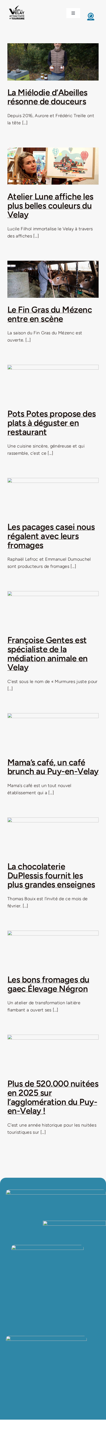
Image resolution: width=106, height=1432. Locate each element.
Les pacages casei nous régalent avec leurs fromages (51, 536)
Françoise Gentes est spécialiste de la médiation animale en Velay (47, 653)
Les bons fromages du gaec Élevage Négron (48, 984)
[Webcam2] (91, 14)
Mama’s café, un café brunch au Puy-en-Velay (53, 767)
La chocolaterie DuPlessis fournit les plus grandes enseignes (51, 875)
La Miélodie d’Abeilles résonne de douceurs (47, 97)
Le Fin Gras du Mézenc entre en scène (49, 314)
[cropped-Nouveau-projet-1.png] (16, 5)
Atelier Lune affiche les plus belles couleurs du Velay (50, 205)
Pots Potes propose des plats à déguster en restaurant (51, 422)
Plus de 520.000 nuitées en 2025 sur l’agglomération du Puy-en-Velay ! (52, 1097)
